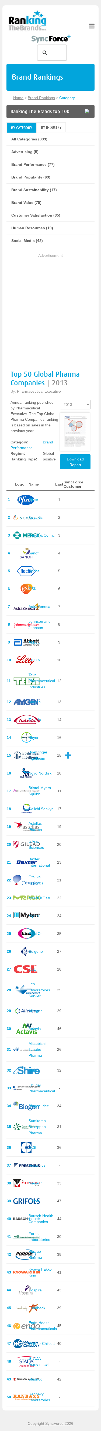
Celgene (36, 951)
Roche (34, 571)
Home (18, 98)
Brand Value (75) (26, 202)
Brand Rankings (41, 98)
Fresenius (37, 1165)
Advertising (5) (25, 152)
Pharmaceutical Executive (39, 391)
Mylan (34, 916)
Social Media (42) (27, 240)
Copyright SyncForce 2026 (50, 1423)
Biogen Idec (39, 1106)
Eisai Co (36, 933)
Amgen (35, 702)
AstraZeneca (39, 606)
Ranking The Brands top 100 (40, 111)
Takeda (35, 720)
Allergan (36, 1011)
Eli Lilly (34, 660)
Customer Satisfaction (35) (35, 215)
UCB (32, 1147)
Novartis (36, 517)
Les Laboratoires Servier (39, 990)
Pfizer (33, 499)
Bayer (34, 737)
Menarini (36, 1183)
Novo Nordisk (40, 773)
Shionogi (36, 1379)
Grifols (34, 1201)
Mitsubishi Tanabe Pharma (37, 1049)
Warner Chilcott (42, 1343)
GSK (32, 589)
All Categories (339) (29, 139)
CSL (32, 969)
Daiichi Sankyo (41, 809)
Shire (33, 1070)
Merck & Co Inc (42, 535)
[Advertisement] (50, 309)
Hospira (35, 1290)
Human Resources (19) (32, 228)
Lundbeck (37, 1308)
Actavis (35, 1028)
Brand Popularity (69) (30, 177)
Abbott (34, 642)
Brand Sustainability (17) (34, 190)
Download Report (75, 462)
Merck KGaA (39, 898)
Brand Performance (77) (33, 164)
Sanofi (34, 553)
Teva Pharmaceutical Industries (42, 681)
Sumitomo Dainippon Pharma (37, 1127)
